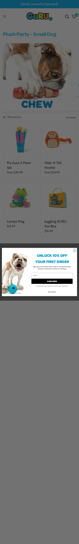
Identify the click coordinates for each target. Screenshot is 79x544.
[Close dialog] (74, 250)
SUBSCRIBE (52, 281)
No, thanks (52, 292)
